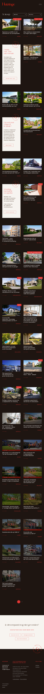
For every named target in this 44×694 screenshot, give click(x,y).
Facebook (37, 667)
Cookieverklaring (16, 679)
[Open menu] (40, 4)
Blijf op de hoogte (22, 638)
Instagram (37, 665)
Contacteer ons (10, 212)
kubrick (3, 687)
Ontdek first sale (10, 78)
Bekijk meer (9, 145)
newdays (7, 683)
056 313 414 (5, 668)
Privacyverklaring (23, 679)
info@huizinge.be (6, 669)
